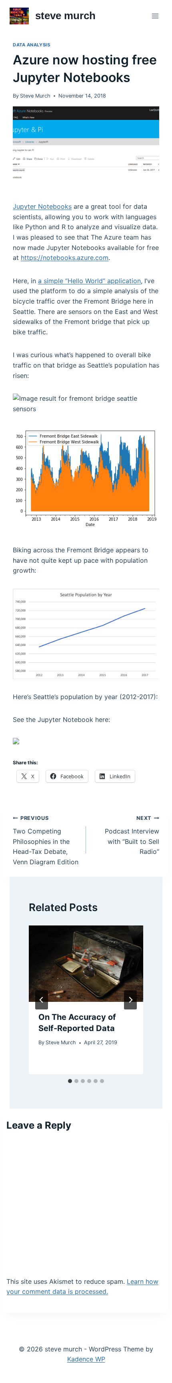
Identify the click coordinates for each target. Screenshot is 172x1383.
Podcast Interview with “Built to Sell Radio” (132, 835)
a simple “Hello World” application (89, 281)
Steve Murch (35, 96)
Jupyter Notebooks (42, 206)
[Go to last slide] (41, 999)
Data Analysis (31, 45)
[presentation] (86, 963)
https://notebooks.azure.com (64, 258)
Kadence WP (86, 1359)
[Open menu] (155, 16)
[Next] (130, 999)
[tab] (70, 1081)
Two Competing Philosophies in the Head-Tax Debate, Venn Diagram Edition (45, 840)
